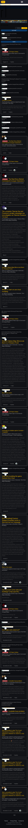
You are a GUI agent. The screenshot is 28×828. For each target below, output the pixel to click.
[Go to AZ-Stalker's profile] (5, 132)
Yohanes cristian (14, 122)
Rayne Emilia (12, 70)
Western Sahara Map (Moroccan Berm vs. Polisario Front (13, 342)
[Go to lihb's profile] (3, 33)
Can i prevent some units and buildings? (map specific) (12, 591)
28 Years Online (17, 44)
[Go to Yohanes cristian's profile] (6, 122)
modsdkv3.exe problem (15, 681)
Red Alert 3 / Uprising (8, 684)
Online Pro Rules (7, 100)
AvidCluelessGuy (14, 116)
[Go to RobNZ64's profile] (5, 48)
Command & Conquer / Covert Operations (12, 435)
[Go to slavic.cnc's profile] (5, 264)
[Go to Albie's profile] (4, 515)
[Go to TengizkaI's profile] (4, 84)
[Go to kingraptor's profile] (5, 468)
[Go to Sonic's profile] (3, 158)
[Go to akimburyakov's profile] (5, 128)
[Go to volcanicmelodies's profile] (6, 586)
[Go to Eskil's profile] (3, 408)
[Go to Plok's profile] (3, 137)
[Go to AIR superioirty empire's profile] (7, 626)
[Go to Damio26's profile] (4, 37)
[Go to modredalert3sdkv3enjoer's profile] (8, 708)
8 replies (12, 463)
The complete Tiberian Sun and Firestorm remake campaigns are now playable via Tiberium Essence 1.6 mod (14, 214)
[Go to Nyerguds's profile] (3, 427)
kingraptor (10, 468)
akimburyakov (13, 127)
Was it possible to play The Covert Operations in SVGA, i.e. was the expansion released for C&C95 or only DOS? (13, 733)
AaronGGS (10, 259)
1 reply (9, 152)
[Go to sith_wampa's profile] (5, 316)
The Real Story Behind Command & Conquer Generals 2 (11, 141)
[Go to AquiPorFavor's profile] (5, 649)
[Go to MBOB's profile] (4, 92)
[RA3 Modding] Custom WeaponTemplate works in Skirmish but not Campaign (11, 520)
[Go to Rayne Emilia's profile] (5, 70)
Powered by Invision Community (14, 824)
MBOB (7, 92)
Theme (6, 821)
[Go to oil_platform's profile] (5, 286)
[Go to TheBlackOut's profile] (3, 563)
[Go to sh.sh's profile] (4, 338)
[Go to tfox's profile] (3, 75)
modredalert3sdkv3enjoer (7, 702)
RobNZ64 (4, 44)
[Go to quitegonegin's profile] (5, 727)
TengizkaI (4, 79)
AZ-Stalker (10, 132)
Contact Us (21, 821)
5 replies (16, 755)
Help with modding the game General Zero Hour (12, 477)
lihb (6, 33)
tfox (6, 74)
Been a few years (7, 393)
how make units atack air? (11, 630)
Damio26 (9, 37)
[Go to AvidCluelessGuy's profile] (6, 97)
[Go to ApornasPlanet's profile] (6, 390)
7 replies (12, 62)
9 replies (12, 404)
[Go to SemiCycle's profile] (5, 622)
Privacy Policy (13, 821)
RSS (14, 815)
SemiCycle (10, 622)
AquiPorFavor (5, 644)
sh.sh (3, 332)
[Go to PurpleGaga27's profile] (3, 207)
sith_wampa (4, 311)
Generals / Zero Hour (8, 103)
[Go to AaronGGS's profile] (5, 259)
